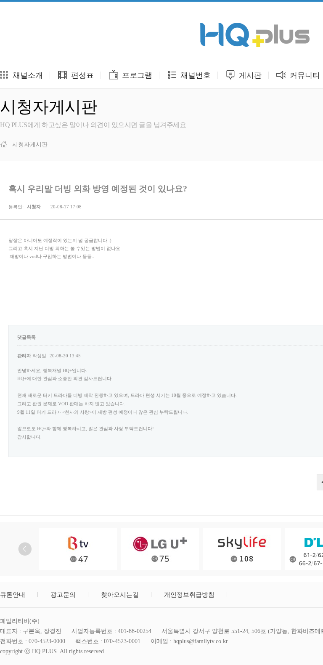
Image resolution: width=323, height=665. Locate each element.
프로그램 (136, 75)
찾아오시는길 (120, 594)
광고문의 (63, 594)
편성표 (81, 75)
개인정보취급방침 (189, 594)
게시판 (249, 75)
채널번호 (194, 75)
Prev (25, 549)
